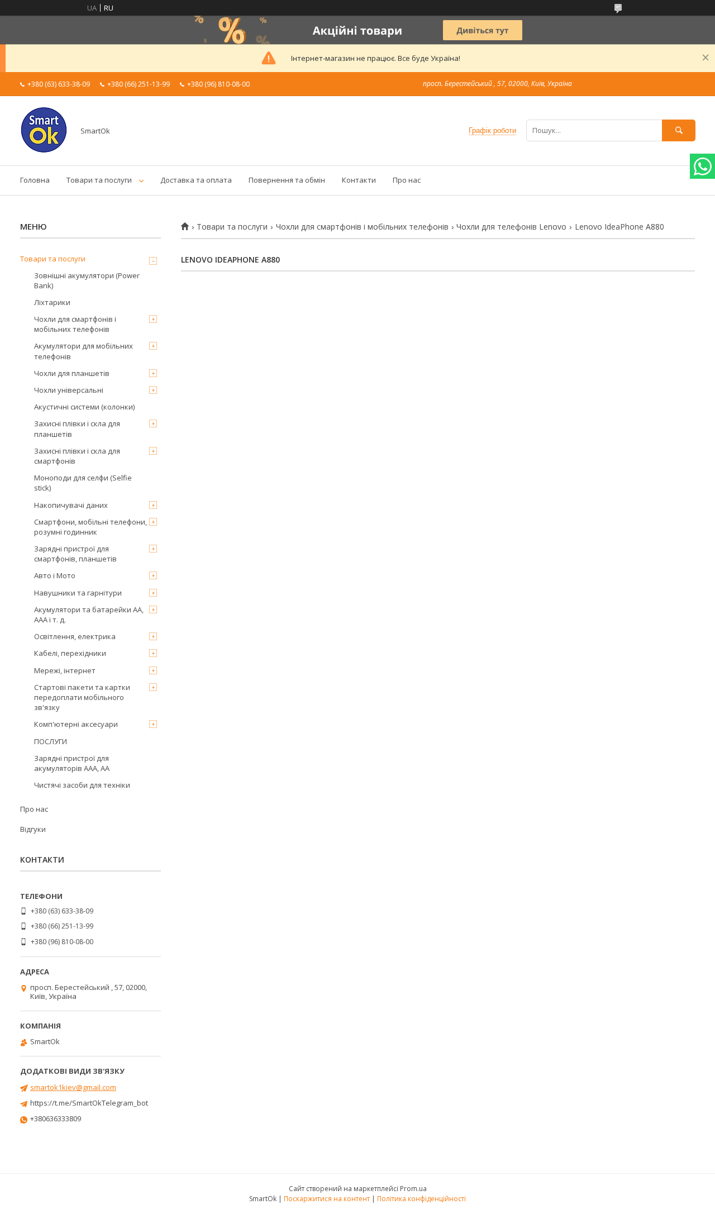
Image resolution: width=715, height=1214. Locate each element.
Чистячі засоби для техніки (82, 785)
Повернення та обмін (287, 180)
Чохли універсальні (68, 390)
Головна (35, 180)
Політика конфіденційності (421, 1198)
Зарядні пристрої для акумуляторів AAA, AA (71, 763)
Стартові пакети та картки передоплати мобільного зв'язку (82, 697)
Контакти (359, 180)
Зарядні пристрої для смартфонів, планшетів (75, 554)
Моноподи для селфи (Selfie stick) (83, 483)
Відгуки (33, 829)
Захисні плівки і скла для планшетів (77, 428)
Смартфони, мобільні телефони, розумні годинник (90, 527)
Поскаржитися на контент (327, 1198)
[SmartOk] (44, 151)
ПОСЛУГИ (50, 741)
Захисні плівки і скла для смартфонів (77, 456)
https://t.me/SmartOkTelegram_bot (89, 1102)
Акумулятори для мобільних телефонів (83, 351)
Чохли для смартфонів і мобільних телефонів (362, 226)
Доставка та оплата (196, 180)
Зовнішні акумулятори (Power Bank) (87, 280)
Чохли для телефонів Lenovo (511, 226)
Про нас (407, 180)
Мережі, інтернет (65, 670)
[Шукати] (678, 130)
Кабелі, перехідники (70, 653)
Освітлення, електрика (75, 636)
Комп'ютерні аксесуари (76, 724)
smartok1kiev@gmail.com (73, 1087)
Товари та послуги (99, 180)
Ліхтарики (52, 302)
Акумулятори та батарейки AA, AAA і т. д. (89, 614)
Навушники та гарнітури (78, 593)
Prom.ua (413, 1188)
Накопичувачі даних (71, 505)
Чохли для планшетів (71, 373)
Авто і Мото (54, 575)
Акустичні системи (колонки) (84, 407)
